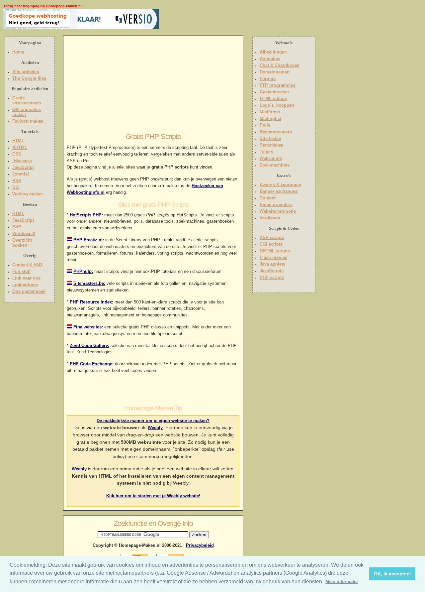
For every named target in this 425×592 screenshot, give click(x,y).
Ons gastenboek (28, 291)
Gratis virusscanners (26, 100)
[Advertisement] (201, 19)
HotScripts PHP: (86, 214)
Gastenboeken (274, 91)
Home (18, 52)
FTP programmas (278, 85)
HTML (18, 140)
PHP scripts (272, 277)
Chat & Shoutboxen (279, 65)
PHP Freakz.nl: (88, 239)
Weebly (155, 427)
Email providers (276, 204)
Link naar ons (26, 278)
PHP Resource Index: (91, 301)
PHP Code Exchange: (92, 363)
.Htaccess (22, 160)
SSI (16, 187)
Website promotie (278, 211)
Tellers (266, 151)
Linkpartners (25, 284)
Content (268, 197)
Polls (265, 125)
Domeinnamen (275, 71)
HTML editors (273, 98)
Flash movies (273, 257)
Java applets (272, 264)
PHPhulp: (83, 271)
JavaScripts (272, 270)
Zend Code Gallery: (89, 345)
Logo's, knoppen (277, 105)
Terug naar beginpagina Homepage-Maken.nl (42, 6)
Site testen (270, 138)
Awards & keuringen (280, 184)
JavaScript (23, 167)
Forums (268, 78)
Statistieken (272, 145)
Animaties (270, 58)
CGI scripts (271, 244)
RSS (16, 180)
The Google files (29, 78)
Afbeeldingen (273, 52)
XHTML (19, 147)
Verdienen (270, 217)
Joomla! (20, 174)
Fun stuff (21, 271)
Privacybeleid (200, 545)
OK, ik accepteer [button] (392, 573)
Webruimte (271, 158)
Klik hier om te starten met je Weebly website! (153, 495)
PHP (16, 226)
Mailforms (270, 111)
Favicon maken (27, 121)
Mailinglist (270, 118)
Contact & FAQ (27, 264)
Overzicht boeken (22, 243)
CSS (16, 154)
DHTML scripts (275, 250)
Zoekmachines (275, 165)
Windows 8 (23, 233)
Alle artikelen (25, 71)
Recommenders (276, 131)
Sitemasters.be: (89, 283)
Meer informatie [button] (341, 581)
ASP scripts (272, 237)
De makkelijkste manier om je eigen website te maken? (153, 420)
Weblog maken (27, 193)
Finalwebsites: (88, 326)
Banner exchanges (279, 191)
